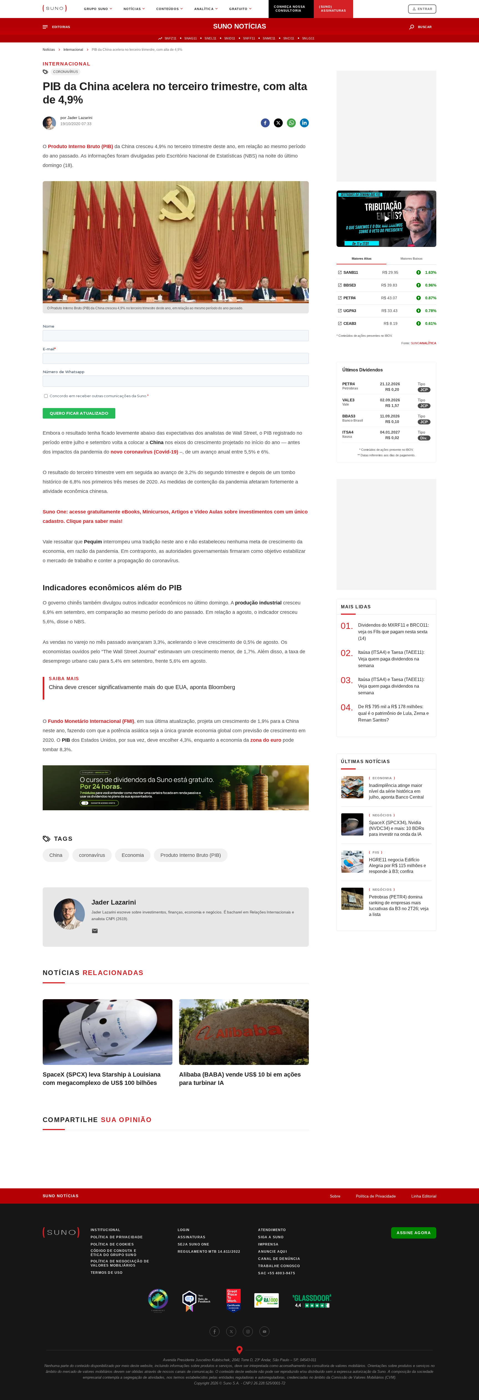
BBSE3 (349, 285)
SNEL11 (210, 38)
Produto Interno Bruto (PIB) (190, 855)
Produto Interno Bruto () (80, 146)
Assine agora (414, 1233)
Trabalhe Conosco (279, 1266)
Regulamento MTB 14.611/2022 (209, 1252)
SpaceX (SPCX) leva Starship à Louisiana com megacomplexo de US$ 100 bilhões (101, 1078)
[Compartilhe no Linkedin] (304, 122)
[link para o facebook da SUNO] (215, 1331)
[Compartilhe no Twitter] (278, 122)
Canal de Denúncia (279, 1259)
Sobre (335, 1196)
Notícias (49, 50)
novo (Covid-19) (144, 452)
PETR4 (349, 298)
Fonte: (418, 343)
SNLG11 (308, 38)
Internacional (73, 50)
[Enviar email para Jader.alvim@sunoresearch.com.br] (94, 931)
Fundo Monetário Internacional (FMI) (91, 721)
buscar (425, 27)
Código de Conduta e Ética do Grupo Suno (113, 1253)
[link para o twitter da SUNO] (231, 1331)
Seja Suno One (194, 1244)
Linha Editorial (423, 1196)
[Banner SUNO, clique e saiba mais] (176, 792)
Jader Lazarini (113, 902)
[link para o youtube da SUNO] (264, 1331)
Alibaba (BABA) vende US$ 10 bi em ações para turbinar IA (240, 1078)
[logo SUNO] (55, 9)
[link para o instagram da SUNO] (248, 1331)
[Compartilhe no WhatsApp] (291, 122)
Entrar (425, 9)
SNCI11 (288, 38)
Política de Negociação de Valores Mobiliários (120, 1263)
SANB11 (350, 272)
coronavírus (65, 72)
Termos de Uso (107, 1273)
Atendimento (272, 1230)
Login (184, 1230)
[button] (59, 27)
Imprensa (268, 1244)
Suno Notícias (60, 1196)
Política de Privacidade (376, 1196)
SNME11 (269, 38)
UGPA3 (349, 310)
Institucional (106, 1230)
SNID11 (229, 38)
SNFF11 (249, 38)
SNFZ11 (171, 38)
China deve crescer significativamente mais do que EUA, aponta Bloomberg (142, 687)
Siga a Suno (271, 1237)
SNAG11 (190, 38)
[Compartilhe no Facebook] (265, 122)
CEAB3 (349, 323)
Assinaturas (191, 1237)
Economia (133, 855)
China (55, 855)
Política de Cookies (112, 1244)
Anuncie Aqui (272, 1252)
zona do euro (265, 740)
